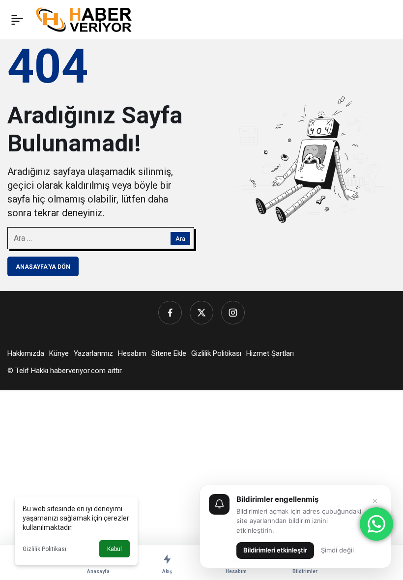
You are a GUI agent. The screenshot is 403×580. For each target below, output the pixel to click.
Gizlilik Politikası (44, 549)
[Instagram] (233, 312)
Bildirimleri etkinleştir (275, 550)
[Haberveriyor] (88, 19)
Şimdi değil (337, 550)
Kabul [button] (114, 549)
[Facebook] (170, 312)
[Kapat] (375, 501)
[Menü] (17, 19)
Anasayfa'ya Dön (43, 266)
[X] (201, 312)
